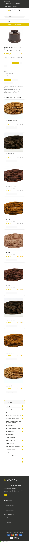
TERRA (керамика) (10, 434)
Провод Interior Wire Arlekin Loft (13, 415)
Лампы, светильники (11, 464)
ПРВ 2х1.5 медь (9, 219)
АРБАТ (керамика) (10, 431)
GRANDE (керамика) (10, 437)
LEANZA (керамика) (10, 443)
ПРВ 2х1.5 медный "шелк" (12, 120)
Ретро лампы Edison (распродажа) (14, 455)
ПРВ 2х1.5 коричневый (11, 186)
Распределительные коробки (13, 446)
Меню (7, 21)
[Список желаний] (21, 21)
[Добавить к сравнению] (5, 66)
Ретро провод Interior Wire (12, 406)
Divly (22, 532)
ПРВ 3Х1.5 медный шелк (11, 384)
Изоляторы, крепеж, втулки (12, 418)
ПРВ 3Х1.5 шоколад (10, 318)
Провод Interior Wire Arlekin (12, 412)
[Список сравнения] (24, 21)
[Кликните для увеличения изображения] (14, 36)
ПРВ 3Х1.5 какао (9, 252)
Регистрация (8, 519)
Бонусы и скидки (9, 522)
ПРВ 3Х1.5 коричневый (11, 285)
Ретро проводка (9, 468)
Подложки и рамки (10, 449)
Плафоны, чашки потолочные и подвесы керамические (13, 422)
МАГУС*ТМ (14, 10)
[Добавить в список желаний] (22, 29)
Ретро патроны (9, 458)
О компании (8, 502)
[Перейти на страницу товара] (13, 109)
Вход (7, 517)
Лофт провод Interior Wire (12, 409)
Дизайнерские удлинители (12, 452)
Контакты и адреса (10, 510)
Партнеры (8, 508)
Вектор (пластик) (10, 425)
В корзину (10, 127)
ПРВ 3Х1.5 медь (9, 351)
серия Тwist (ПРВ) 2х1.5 (10, 122)
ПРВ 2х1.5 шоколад (10, 153)
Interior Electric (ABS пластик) (13, 428)
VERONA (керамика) (10, 440)
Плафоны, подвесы (10, 461)
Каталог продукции (10, 505)
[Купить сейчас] (21, 63)
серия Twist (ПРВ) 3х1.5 (10, 254)
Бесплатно (8, 525)
